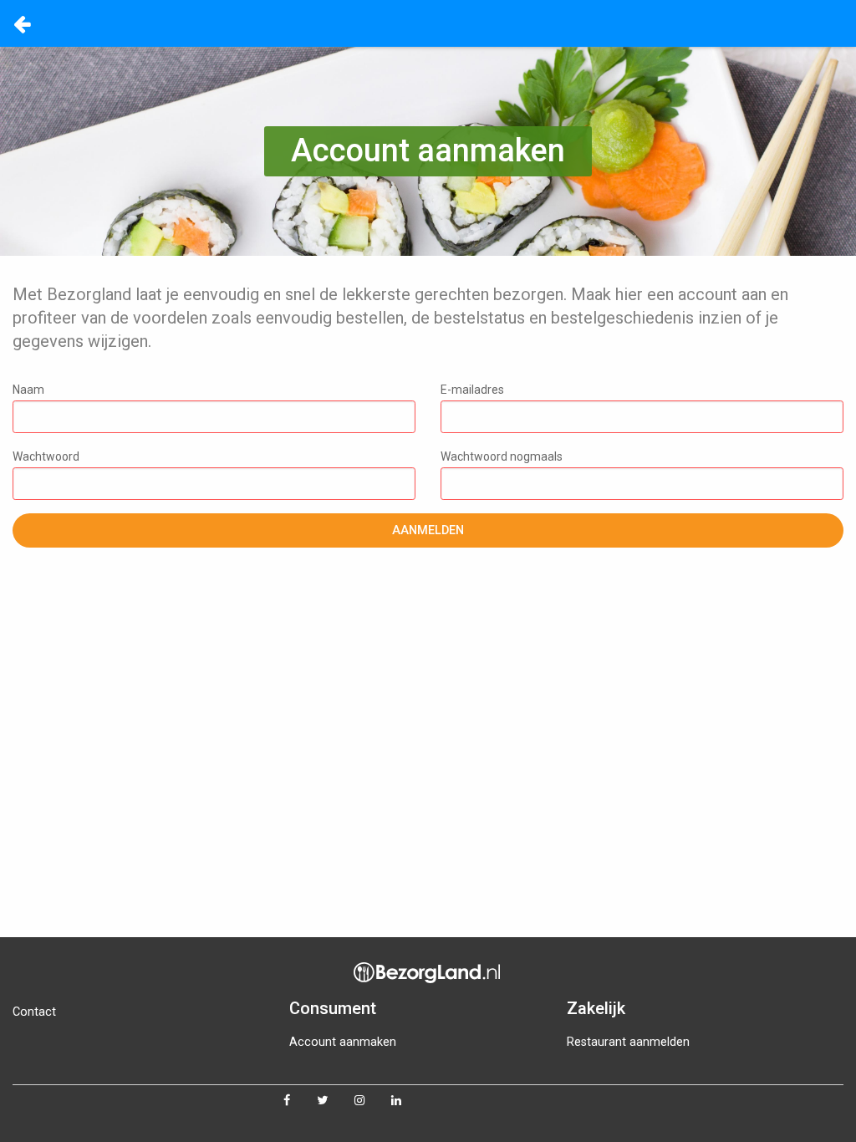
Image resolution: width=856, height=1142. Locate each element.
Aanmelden (428, 530)
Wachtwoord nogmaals (502, 456)
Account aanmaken (342, 1042)
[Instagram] (372, 1101)
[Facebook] (300, 1101)
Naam (28, 389)
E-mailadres (472, 389)
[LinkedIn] (409, 1101)
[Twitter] (335, 1101)
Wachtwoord (46, 456)
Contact (34, 1012)
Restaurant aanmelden (628, 1042)
